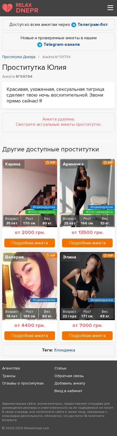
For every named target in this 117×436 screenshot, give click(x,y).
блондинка (64, 350)
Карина (12, 164)
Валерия (14, 257)
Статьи (60, 368)
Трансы (9, 376)
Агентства (11, 368)
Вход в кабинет (68, 391)
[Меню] (110, 8)
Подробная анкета (29, 243)
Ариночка (73, 164)
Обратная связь (69, 376)
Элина (69, 257)
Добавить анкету (69, 383)
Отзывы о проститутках (23, 383)
